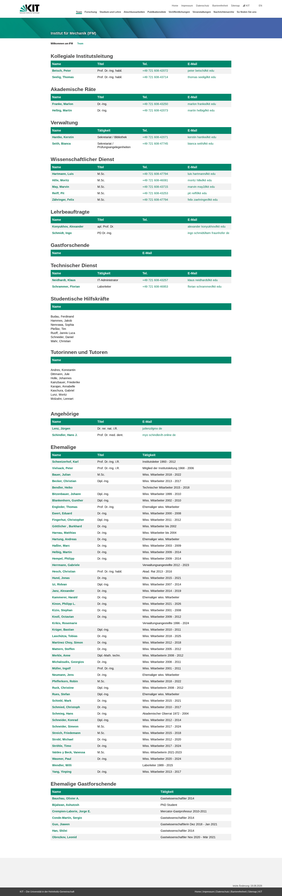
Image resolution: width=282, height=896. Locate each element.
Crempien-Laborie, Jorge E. (71, 811)
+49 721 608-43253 (155, 193)
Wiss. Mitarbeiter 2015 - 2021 (161, 578)
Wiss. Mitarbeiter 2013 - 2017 (161, 481)
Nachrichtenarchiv (224, 12)
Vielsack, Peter (62, 468)
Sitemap (235, 5)
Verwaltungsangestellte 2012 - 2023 (165, 565)
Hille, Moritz (60, 180)
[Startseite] (261, 11)
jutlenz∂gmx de (152, 428)
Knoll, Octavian (63, 616)
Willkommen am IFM (62, 43)
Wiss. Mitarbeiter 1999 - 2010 (161, 494)
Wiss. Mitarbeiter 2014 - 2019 (161, 590)
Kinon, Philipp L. (63, 603)
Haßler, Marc (61, 545)
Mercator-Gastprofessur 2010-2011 (184, 811)
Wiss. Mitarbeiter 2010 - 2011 (161, 629)
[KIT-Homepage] (29, 9)
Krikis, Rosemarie (64, 623)
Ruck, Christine (63, 687)
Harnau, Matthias (64, 532)
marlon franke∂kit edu (202, 104)
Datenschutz (202, 5)
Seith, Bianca (61, 143)
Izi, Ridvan (59, 584)
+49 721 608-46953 (155, 286)
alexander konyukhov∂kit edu (206, 226)
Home (175, 5)
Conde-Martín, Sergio (67, 817)
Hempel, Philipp (63, 558)
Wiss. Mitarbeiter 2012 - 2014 (161, 720)
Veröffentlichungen (179, 12)
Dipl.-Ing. (103, 481)
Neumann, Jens (63, 674)
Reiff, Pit (58, 193)
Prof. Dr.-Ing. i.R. (108, 461)
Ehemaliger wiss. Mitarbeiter (160, 506)
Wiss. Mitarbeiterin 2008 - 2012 (162, 655)
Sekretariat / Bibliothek (112, 137)
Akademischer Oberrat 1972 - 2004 (165, 713)
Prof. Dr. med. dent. (110, 435)
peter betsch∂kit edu (201, 70)
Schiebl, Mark (61, 700)
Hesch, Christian (63, 571)
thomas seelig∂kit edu (202, 77)
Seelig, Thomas (63, 77)
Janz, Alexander (63, 590)
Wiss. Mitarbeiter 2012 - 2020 (161, 739)
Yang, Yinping (61, 771)
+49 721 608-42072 (155, 70)
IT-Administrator (107, 280)
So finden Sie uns (246, 12)
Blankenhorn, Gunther (67, 500)
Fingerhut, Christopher (68, 519)
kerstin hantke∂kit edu (202, 137)
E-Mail (192, 64)
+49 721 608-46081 (155, 180)
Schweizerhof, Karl (65, 461)
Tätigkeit (103, 130)
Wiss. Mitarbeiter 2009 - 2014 (161, 552)
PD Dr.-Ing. (104, 233)
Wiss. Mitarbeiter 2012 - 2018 (161, 642)
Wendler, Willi (62, 765)
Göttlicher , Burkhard (67, 526)
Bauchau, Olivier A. (65, 798)
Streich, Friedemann (66, 733)
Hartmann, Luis (63, 173)
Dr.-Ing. (102, 104)
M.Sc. (101, 173)
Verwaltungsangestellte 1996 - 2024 (165, 623)
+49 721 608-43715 (155, 186)
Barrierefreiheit (220, 5)
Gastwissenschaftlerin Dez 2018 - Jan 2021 (189, 824)
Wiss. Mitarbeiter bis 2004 (159, 532)
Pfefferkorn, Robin (65, 681)
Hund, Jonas (61, 578)
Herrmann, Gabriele (66, 565)
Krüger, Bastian (63, 629)
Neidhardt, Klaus (63, 280)
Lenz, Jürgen (61, 428)
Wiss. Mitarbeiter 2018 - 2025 (161, 636)
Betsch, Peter (61, 70)
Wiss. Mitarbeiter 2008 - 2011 (161, 661)
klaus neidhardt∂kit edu (203, 280)
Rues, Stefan (61, 694)
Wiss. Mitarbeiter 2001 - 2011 (161, 668)
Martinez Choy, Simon (67, 642)
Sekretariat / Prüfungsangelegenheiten (114, 145)
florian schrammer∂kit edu (204, 286)
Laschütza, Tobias (64, 636)
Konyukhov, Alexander (67, 226)
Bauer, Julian (61, 474)
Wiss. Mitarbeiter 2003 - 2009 (161, 545)
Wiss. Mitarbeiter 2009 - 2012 (161, 616)
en (260, 5)
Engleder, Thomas (64, 506)
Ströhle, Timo (61, 745)
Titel (100, 64)
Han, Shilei (59, 830)
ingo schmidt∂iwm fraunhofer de (208, 233)
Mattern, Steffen (63, 649)
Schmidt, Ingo (62, 233)
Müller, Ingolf (61, 668)
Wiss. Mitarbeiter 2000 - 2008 (161, 513)
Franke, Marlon (62, 104)
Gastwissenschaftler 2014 (177, 798)
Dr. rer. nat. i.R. (107, 428)
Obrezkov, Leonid (64, 837)
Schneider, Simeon (65, 726)
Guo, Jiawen (61, 824)
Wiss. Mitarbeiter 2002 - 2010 (161, 500)
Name (56, 64)
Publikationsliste (156, 12)
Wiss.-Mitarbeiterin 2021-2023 (162, 752)
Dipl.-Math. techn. (109, 655)
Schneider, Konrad (65, 720)
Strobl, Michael (62, 739)
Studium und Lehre (110, 12)
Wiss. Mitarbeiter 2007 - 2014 (161, 584)
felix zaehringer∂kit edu (203, 199)
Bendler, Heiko (62, 487)
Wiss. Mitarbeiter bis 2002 (159, 526)
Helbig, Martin (62, 110)
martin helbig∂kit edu (201, 110)
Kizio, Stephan (62, 610)
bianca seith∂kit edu (200, 143)
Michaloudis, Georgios (68, 661)
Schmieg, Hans (62, 713)
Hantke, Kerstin (63, 137)
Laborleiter (104, 286)
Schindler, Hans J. (65, 435)
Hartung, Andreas (64, 539)
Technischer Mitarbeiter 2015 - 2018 (165, 487)
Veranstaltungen (202, 12)
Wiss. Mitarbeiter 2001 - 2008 (161, 610)
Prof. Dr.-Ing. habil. (109, 70)
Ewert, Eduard (62, 513)
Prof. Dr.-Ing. (105, 506)
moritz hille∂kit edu (200, 180)
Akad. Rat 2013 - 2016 (157, 571)
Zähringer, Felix (63, 199)
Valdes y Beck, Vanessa (68, 752)
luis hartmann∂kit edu (201, 173)
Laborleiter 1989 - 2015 (157, 765)
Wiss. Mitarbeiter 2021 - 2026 (161, 603)
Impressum (187, 5)
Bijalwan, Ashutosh (65, 804)
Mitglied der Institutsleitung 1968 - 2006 (168, 468)
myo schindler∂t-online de (159, 435)
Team (79, 12)
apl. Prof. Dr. (105, 226)
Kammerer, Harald (64, 597)
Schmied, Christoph (66, 707)
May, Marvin (60, 186)
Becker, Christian (64, 481)
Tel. (145, 64)
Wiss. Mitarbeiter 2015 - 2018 (161, 733)
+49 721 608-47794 (155, 173)
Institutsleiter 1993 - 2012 (159, 461)
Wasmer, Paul (61, 758)
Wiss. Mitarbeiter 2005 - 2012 (161, 649)
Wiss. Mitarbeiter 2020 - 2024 (161, 758)
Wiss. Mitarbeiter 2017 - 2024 (161, 726)
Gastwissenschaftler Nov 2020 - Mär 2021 (188, 837)
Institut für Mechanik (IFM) (73, 33)
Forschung (91, 12)
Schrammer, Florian (66, 286)
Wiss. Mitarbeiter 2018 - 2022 (161, 474)
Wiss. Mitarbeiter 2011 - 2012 (161, 519)
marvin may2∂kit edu (201, 186)
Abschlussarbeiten (134, 12)
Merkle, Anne (61, 655)
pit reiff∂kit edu (197, 193)
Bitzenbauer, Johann (66, 494)
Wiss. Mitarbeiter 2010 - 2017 (161, 707)
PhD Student (169, 804)
